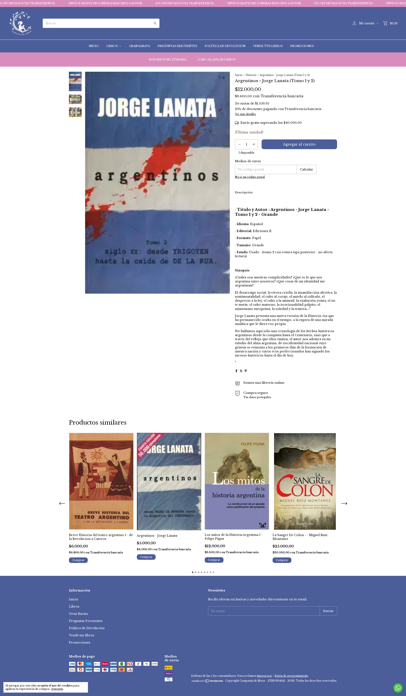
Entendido (57, 689)
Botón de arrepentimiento (291, 675)
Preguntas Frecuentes (177, 46)
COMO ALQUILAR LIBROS (217, 59)
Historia (251, 75)
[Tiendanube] (207, 681)
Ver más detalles (245, 114)
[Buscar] (155, 23)
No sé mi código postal (250, 177)
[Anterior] (73, 185)
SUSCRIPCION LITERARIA (168, 59)
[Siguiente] (78, 185)
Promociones (302, 46)
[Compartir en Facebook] (236, 370)
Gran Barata (139, 46)
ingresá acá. (264, 675)
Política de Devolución (225, 46)
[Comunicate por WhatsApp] (398, 688)
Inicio (94, 46)
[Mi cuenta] (354, 23)
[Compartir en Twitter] (241, 370)
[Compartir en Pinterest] (245, 370)
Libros (112, 46)
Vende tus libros (268, 46)
